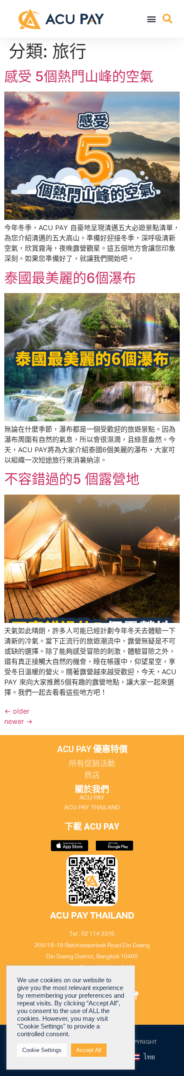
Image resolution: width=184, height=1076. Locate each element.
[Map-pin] (136, 995)
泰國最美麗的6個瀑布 (70, 278)
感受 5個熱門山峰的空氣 (78, 76)
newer (18, 721)
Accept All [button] (88, 1050)
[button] (152, 19)
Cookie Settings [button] (42, 1050)
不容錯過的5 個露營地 (71, 479)
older (17, 711)
